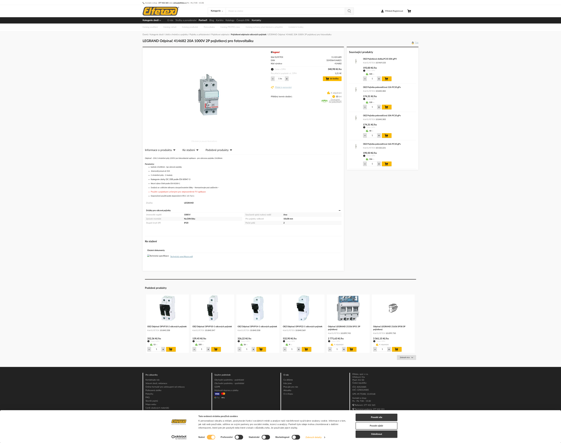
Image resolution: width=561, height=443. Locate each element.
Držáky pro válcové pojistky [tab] (158, 211)
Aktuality (287, 390)
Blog (211, 20)
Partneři (203, 20)
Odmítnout (376, 434)
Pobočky (149, 394)
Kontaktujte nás (153, 380)
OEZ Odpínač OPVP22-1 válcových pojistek (302, 327)
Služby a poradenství (185, 20)
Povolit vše (376, 417)
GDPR (217, 387)
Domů (146, 35)
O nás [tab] (286, 375)
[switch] (239, 437)
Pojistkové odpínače (220, 35)
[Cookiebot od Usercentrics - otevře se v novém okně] (179, 437)
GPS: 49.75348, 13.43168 (363, 394)
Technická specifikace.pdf (181, 257)
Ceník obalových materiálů (157, 408)
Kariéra (219, 20)
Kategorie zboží (151, 20)
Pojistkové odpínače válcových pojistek (249, 35)
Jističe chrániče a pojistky (176, 35)
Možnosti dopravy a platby (226, 390)
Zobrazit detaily (313, 437)
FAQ (147, 397)
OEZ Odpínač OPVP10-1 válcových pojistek (212, 327)
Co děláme (288, 380)
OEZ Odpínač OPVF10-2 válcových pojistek (167, 327)
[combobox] (285, 11)
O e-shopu (288, 394)
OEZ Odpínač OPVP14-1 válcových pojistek (257, 327)
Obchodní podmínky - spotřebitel (229, 383)
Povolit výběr (376, 425)
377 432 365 (163, 3)
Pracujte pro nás (290, 387)
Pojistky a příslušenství (200, 35)
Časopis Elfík (243, 20)
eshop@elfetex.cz (180, 3)
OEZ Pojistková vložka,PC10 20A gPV (380, 59)
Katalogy (230, 20)
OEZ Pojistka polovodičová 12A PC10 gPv (382, 87)
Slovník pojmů (152, 401)
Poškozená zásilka (153, 390)
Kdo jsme (287, 383)
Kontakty (256, 20)
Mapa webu (151, 404)
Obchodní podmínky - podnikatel (229, 380)
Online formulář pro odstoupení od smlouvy (165, 387)
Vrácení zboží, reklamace (156, 383)
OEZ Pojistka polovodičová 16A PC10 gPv (382, 144)
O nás (170, 20)
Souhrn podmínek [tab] (222, 375)
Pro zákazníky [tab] (152, 375)
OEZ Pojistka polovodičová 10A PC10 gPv (382, 116)
